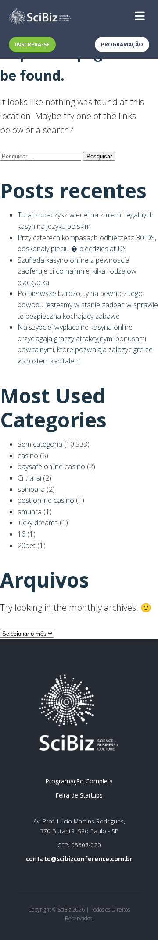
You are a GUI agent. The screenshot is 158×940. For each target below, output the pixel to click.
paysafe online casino (51, 466)
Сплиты (29, 478)
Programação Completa (79, 781)
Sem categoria (40, 444)
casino (28, 455)
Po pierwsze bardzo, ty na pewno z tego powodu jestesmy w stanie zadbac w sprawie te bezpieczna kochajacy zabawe (88, 304)
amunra (30, 511)
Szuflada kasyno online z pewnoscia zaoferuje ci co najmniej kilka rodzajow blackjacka (77, 271)
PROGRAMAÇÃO (122, 44)
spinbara (31, 489)
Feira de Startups (79, 795)
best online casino (46, 500)
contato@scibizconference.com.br (79, 859)
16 (21, 534)
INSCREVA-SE (32, 44)
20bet (27, 545)
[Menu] (139, 16)
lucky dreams (38, 522)
